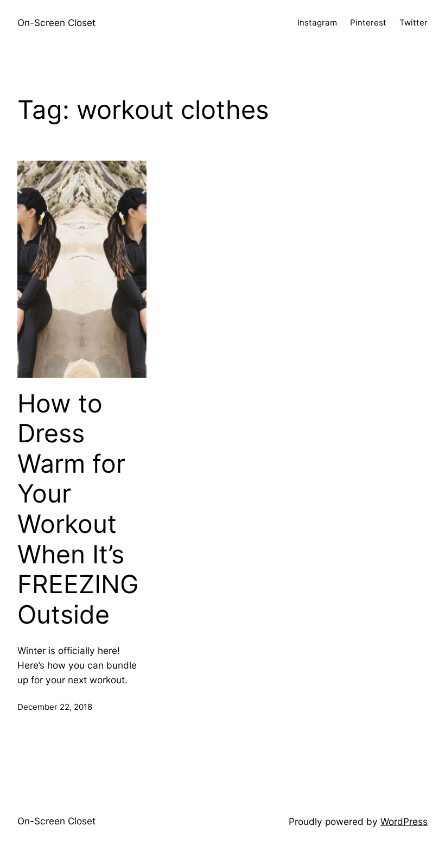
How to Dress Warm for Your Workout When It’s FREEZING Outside (77, 509)
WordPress (404, 821)
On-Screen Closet (56, 22)
